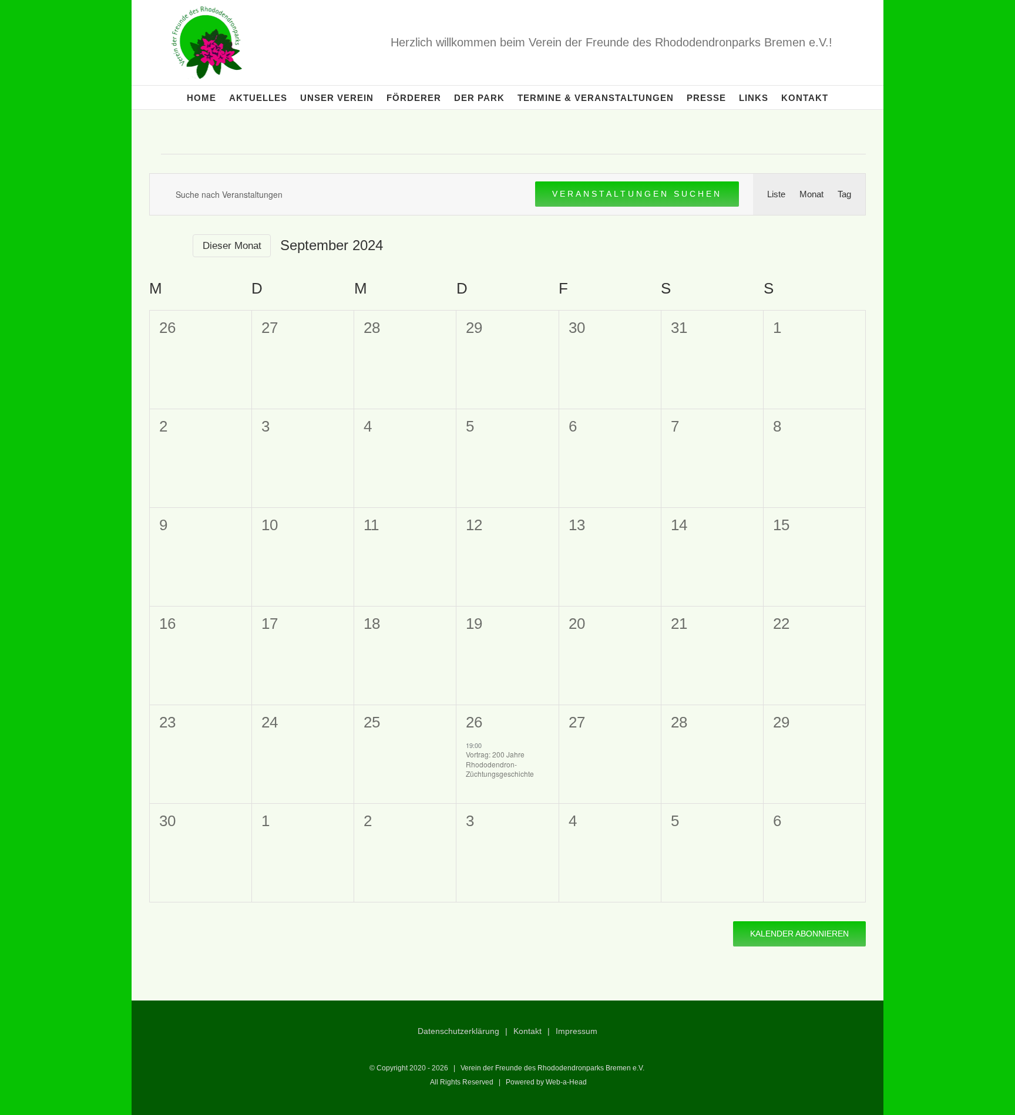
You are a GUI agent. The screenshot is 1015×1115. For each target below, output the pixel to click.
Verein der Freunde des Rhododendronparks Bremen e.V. (552, 1068)
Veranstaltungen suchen (637, 193)
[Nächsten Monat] (176, 246)
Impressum (576, 1031)
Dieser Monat (232, 245)
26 (474, 722)
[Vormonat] (156, 246)
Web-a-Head (566, 1082)
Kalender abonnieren (799, 933)
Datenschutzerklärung (458, 1031)
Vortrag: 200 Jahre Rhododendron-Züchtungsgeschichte (500, 764)
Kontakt (527, 1031)
